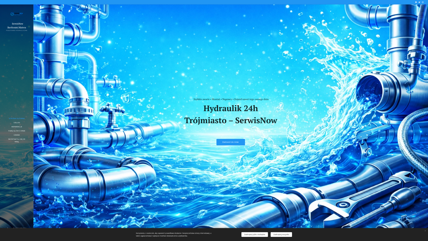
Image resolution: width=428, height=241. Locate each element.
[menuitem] (17, 118)
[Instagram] (422, 2)
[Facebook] (416, 2)
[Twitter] (419, 2)
